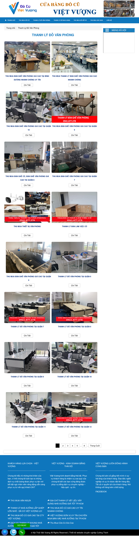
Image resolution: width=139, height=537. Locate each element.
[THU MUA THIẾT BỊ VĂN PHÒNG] (27, 207)
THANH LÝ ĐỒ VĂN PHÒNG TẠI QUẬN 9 (27, 376)
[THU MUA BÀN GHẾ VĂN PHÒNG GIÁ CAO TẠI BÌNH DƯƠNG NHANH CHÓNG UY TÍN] (27, 56)
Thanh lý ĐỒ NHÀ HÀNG (62, 20)
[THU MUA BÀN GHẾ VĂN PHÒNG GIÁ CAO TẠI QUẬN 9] (74, 106)
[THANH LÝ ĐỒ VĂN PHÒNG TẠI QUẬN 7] (27, 307)
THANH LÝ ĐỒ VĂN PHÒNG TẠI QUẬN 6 (74, 276)
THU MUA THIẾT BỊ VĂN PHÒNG (27, 226)
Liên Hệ (109, 20)
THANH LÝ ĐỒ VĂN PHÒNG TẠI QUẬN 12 (74, 426)
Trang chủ (11, 20)
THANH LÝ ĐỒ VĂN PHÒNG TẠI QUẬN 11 (29, 426)
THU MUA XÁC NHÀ (96, 20)
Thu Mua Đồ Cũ (24, 20)
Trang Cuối (95, 445)
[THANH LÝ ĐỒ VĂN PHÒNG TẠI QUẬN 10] (74, 357)
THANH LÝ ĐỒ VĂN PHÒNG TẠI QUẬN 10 (74, 376)
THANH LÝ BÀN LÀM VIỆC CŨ (74, 226)
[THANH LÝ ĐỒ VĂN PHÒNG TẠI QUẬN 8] (74, 307)
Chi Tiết (27, 85)
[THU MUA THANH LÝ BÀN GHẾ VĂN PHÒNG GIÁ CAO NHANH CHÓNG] (74, 56)
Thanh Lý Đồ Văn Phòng (41, 20)
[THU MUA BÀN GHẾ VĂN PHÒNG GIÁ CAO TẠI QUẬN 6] (29, 257)
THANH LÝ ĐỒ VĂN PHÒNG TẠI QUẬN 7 (27, 326)
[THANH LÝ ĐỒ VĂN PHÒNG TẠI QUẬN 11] (29, 407)
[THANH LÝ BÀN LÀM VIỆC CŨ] (74, 207)
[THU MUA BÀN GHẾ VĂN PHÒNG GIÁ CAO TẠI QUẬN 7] (74, 156)
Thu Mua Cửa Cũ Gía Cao (62, 522)
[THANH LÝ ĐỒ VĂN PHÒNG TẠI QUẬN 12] (74, 407)
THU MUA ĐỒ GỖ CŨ (80, 20)
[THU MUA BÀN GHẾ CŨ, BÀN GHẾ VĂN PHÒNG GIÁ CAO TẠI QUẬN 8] (27, 156)
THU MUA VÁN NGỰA (20, 500)
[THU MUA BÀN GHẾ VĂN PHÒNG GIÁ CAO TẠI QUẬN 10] (29, 106)
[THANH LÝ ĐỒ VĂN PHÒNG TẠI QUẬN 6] (74, 257)
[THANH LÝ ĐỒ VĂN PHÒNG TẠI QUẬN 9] (27, 357)
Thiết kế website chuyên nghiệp (82, 532)
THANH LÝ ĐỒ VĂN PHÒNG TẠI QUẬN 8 (74, 326)
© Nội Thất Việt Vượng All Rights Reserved (49, 532)
